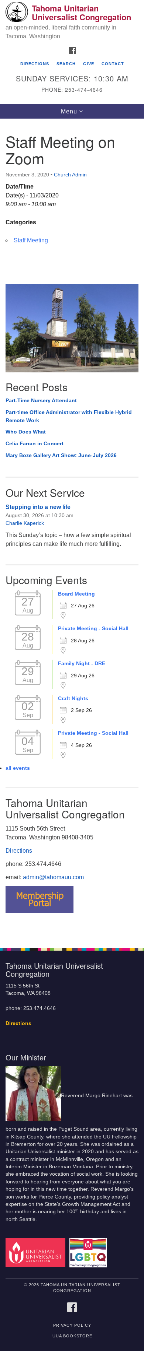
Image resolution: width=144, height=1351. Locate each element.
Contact (113, 64)
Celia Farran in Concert (35, 443)
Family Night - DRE (81, 663)
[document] (72, 529)
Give (88, 64)
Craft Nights (73, 698)
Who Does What (26, 432)
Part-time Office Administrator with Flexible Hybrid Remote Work (69, 416)
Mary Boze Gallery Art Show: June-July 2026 (61, 455)
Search (66, 64)
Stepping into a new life (38, 507)
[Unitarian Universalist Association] (37, 1252)
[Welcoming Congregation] (89, 1252)
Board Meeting (76, 594)
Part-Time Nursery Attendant (41, 400)
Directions (34, 64)
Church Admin (70, 175)
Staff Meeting (31, 240)
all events (18, 768)
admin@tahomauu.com (53, 877)
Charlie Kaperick (25, 523)
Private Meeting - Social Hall (93, 628)
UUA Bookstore (72, 1336)
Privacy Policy (72, 1325)
